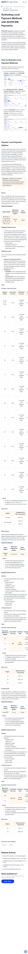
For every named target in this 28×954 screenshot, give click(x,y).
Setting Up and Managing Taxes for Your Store (14, 858)
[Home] (9, 2)
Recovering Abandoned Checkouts (12, 869)
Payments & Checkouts (19, 6)
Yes (5, 844)
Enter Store (7, 881)
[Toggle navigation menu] (25, 2)
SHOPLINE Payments (7, 8)
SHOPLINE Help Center (1, 7)
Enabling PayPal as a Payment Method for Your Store (14, 861)
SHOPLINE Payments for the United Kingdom (14, 856)
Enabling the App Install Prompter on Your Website (13, 865)
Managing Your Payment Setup (10, 10)
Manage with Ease (8, 6)
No (12, 844)
